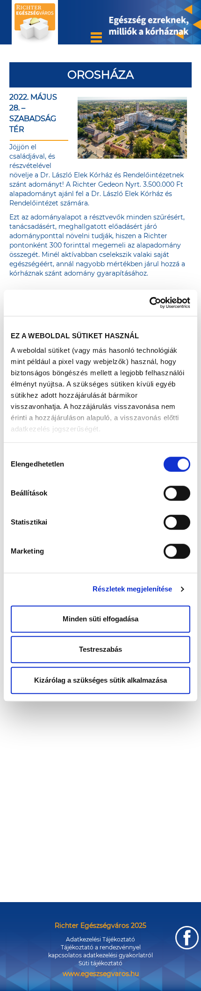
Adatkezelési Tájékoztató (100, 939)
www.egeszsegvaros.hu (101, 973)
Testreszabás (100, 649)
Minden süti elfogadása (100, 619)
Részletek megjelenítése (132, 589)
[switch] (177, 493)
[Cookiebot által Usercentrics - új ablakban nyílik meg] (149, 303)
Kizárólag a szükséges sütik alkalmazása (100, 680)
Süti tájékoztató (100, 963)
